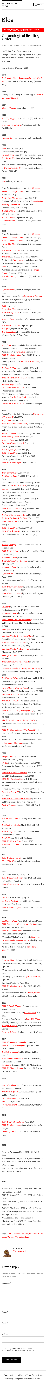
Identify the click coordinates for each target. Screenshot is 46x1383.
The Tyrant (6, 257)
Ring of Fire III (7, 861)
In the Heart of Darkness (11, 125)
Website (5, 1334)
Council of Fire (8, 1132)
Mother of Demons (9, 108)
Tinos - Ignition (10, 1375)
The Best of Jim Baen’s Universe (14, 561)
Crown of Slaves (8, 319)
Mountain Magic (8, 384)
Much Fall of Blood (9, 831)
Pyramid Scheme (8, 221)
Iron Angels (6, 1065)
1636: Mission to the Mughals (13, 1046)
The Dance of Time (9, 476)
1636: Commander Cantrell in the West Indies (19, 924)
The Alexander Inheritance (12, 1058)
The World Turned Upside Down (14, 424)
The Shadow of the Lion (11, 250)
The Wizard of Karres (10, 368)
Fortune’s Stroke (8, 155)
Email (5, 1323)
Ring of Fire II (8, 756)
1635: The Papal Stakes (11, 884)
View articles (19, 1251)
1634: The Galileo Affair (11, 355)
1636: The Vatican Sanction (12, 1068)
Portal (4, 898)
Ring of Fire (6, 345)
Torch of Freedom (9, 805)
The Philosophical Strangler (13, 198)
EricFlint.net (34, 1234)
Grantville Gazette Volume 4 (13, 443)
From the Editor (29, 29)
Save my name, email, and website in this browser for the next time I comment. (21, 1349)
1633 (4, 266)
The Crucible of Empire (11, 825)
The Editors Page (22, 1237)
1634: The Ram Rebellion (12, 508)
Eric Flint (8, 45)
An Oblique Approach (10, 118)
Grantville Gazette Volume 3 (13, 387)
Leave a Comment (35, 45)
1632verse (16, 1234)
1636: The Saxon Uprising (12, 858)
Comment (6, 1283)
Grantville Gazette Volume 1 (13, 404)
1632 (4, 148)
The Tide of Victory (9, 211)
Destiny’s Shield (8, 138)
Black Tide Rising (33, 1019)
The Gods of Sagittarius (11, 1052)
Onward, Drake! (33, 993)
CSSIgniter (18, 1379)
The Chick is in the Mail (13, 168)
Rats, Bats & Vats (8, 158)
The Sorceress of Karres (11, 818)
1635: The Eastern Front (11, 841)
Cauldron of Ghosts (9, 921)
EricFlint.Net (16, 29)
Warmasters (18, 260)
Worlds (5, 763)
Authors (7, 29)
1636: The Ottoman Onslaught (14, 1042)
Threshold (6, 838)
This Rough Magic (9, 332)
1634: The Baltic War (10, 551)
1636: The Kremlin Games (12, 878)
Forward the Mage (9, 244)
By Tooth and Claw (32, 976)
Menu (39, 5)
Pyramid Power (8, 574)
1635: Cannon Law (9, 521)
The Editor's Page (24, 30)
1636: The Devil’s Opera (11, 907)
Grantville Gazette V (10, 792)
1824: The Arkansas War (11, 531)
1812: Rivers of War (9, 453)
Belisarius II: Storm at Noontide (14, 773)
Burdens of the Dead (10, 901)
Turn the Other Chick (18, 486)
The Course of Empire (10, 312)
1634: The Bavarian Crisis (12, 587)
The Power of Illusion (10, 844)
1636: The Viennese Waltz (12, 931)
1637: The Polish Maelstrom (13, 1122)
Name (5, 1312)
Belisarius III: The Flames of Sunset (16, 798)
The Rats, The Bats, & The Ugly (14, 378)
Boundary (6, 489)
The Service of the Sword (32, 296)
